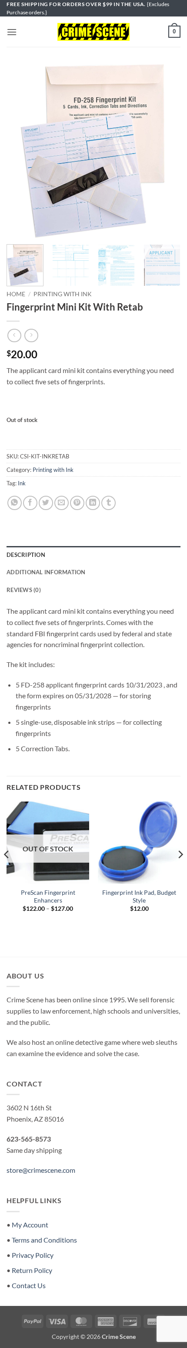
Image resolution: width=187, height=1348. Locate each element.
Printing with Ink (62, 294)
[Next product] (14, 335)
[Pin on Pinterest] (77, 503)
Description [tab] (26, 554)
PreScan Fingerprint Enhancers (48, 896)
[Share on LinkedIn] (93, 503)
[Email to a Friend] (61, 503)
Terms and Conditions (44, 1240)
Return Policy (32, 1270)
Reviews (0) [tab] (24, 589)
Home (16, 294)
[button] (12, 32)
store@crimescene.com (41, 1170)
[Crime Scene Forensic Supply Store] (93, 32)
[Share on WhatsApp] (14, 503)
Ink (22, 483)
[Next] (166, 151)
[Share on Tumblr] (108, 503)
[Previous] (21, 151)
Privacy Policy (32, 1255)
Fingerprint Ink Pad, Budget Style (139, 896)
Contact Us (29, 1285)
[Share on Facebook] (30, 503)
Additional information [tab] (46, 572)
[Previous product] (31, 335)
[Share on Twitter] (46, 503)
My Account (30, 1224)
